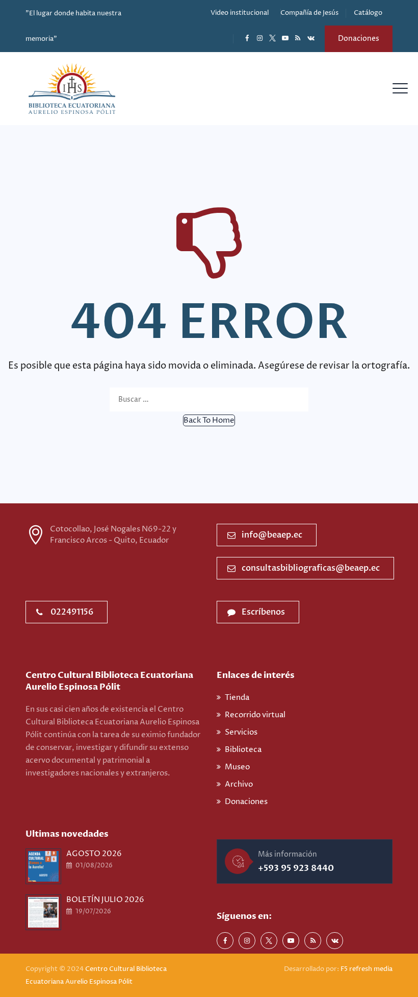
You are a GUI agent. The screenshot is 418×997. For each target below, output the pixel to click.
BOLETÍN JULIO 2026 (105, 899)
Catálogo (368, 12)
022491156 (71, 612)
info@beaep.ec (272, 535)
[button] (209, 420)
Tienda (237, 697)
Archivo (239, 784)
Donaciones (358, 38)
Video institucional (240, 12)
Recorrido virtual (255, 715)
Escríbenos (263, 612)
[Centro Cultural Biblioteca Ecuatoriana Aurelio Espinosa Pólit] (71, 88)
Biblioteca (243, 749)
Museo (237, 767)
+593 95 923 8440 (296, 868)
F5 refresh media (367, 969)
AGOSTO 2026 (94, 853)
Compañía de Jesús (309, 12)
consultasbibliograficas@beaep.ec (311, 568)
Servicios (241, 732)
